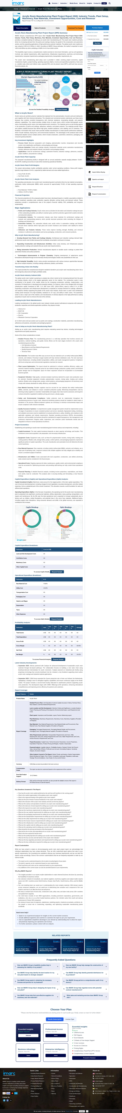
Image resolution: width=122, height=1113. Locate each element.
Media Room (74, 3)
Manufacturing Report (37, 1088)
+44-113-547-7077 (100, 1086)
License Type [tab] (69, 1019)
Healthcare (72, 1096)
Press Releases (35, 1093)
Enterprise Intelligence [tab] (54, 1050)
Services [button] (55, 3)
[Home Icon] (49, 3)
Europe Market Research (37, 1081)
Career (53, 1073)
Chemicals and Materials (76, 1083)
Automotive (73, 1078)
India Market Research (37, 1076)
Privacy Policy (69, 1111)
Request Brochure (97, 186)
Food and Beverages (75, 1093)
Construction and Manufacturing (78, 1086)
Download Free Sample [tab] (75, 28)
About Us (82, 3)
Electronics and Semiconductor (78, 1088)
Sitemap (54, 1093)
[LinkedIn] (4, 1100)
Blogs (32, 1091)
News (53, 1091)
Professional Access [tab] (54, 1030)
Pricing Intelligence (36, 1086)
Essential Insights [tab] (25, 1030)
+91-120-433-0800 (99, 1093)
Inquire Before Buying (98, 172)
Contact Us (97, 3)
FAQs (53, 1088)
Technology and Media (75, 1103)
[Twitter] (11, 1100)
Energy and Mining (75, 1091)
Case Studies (34, 1096)
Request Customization (99, 194)
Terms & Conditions (57, 1076)
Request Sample (62, 109)
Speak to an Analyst (98, 179)
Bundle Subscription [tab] (54, 1019)
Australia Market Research (38, 1073)
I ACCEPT (82, 1111)
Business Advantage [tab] (26, 1050)
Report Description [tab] (22, 28)
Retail (71, 1101)
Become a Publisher (57, 1086)
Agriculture (72, 1076)
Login (104, 3)
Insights (89, 3)
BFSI (71, 1081)
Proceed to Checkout (89, 1058)
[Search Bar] (110, 3)
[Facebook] (7, 1100)
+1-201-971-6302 (99, 1078)
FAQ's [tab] (58, 28)
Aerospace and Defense (76, 1073)
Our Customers (56, 1083)
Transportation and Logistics (77, 1106)
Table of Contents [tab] (40, 28)
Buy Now (97, 43)
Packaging (72, 1098)
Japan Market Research (37, 1078)
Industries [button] (63, 3)
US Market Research (36, 1083)
